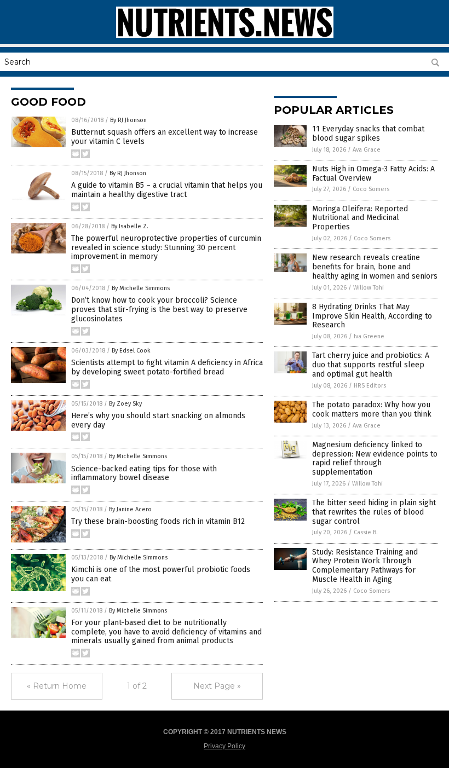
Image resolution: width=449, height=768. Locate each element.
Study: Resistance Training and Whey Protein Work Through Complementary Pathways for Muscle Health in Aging (365, 565)
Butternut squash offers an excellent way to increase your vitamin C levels (164, 137)
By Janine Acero (130, 509)
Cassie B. (366, 532)
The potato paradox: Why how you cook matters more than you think (371, 409)
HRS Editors (370, 385)
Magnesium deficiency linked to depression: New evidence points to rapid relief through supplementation (375, 458)
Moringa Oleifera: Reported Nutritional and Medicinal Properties (360, 218)
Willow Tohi (368, 287)
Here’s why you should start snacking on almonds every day (158, 420)
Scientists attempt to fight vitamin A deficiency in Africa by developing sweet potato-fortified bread (167, 367)
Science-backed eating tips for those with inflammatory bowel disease (144, 473)
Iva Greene (369, 336)
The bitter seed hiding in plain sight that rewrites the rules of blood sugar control (374, 512)
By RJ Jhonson (128, 120)
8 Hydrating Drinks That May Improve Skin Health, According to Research (372, 316)
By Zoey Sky (125, 403)
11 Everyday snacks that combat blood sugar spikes (368, 133)
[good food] (224, 35)
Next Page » (217, 686)
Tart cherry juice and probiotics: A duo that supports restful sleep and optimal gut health (370, 365)
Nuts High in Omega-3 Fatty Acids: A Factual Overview (373, 173)
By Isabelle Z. (129, 226)
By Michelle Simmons (141, 288)
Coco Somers (371, 189)
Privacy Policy (224, 746)
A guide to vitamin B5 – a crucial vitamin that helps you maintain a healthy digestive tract (166, 190)
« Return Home (57, 686)
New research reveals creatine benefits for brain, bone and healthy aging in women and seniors (375, 267)
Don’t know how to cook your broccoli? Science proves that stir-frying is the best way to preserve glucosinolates (159, 310)
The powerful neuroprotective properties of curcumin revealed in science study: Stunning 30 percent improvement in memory (166, 248)
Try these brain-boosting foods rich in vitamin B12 (158, 521)
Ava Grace (367, 149)
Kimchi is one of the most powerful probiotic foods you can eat (160, 574)
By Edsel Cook (131, 350)
